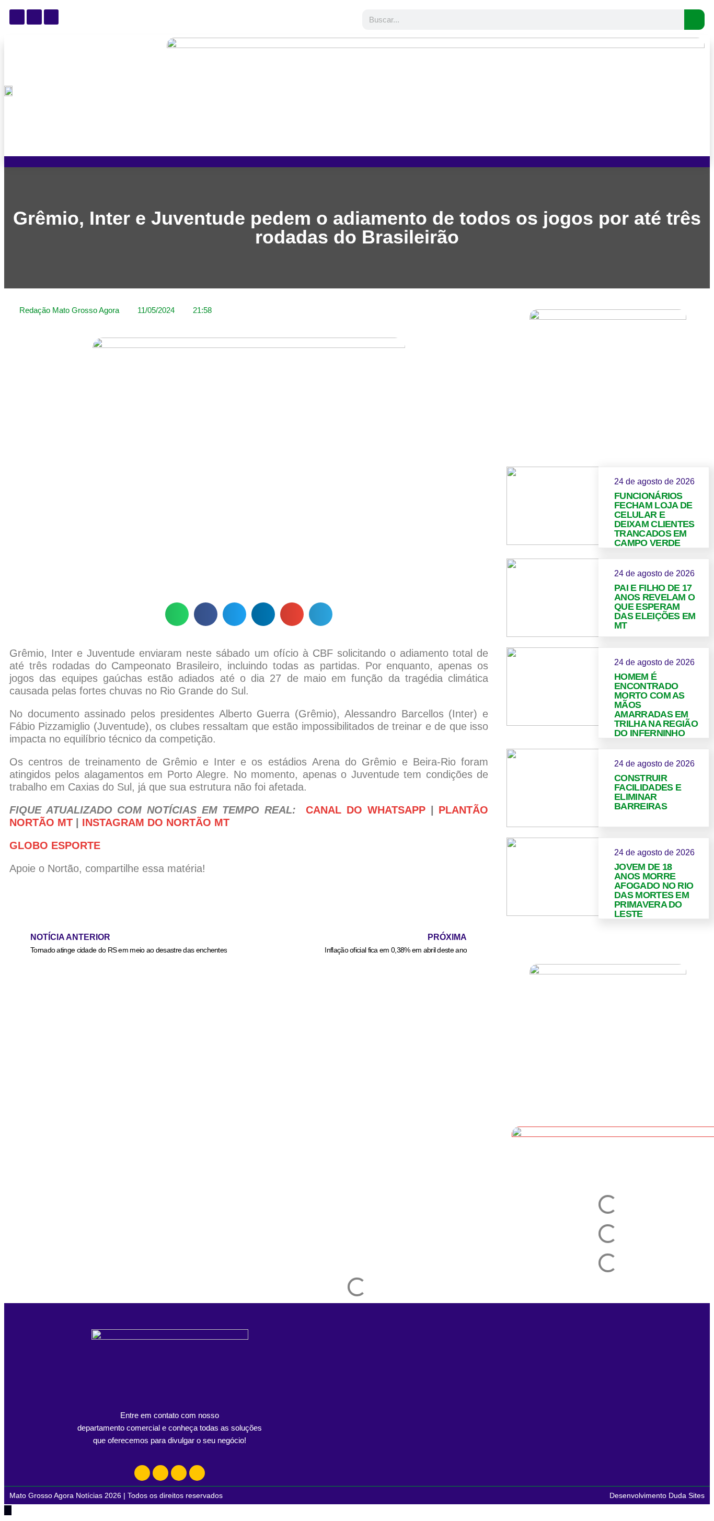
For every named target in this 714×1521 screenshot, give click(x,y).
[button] (177, 614)
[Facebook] (160, 1473)
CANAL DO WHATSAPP (365, 810)
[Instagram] (142, 1473)
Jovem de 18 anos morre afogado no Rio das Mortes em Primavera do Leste (653, 890)
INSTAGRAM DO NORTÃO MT (155, 822)
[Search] (694, 19)
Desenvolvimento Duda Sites (657, 1495)
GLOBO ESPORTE (54, 845)
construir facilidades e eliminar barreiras (647, 792)
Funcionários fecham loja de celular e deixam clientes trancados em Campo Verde (654, 519)
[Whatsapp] (179, 1473)
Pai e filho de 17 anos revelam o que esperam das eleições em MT (655, 607)
